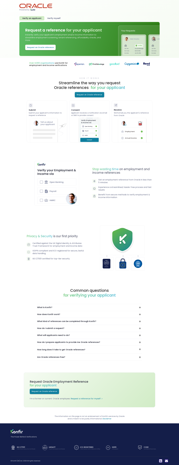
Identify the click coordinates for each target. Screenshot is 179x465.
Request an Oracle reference (40, 47)
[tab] (31, 18)
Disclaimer (107, 418)
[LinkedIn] (161, 461)
